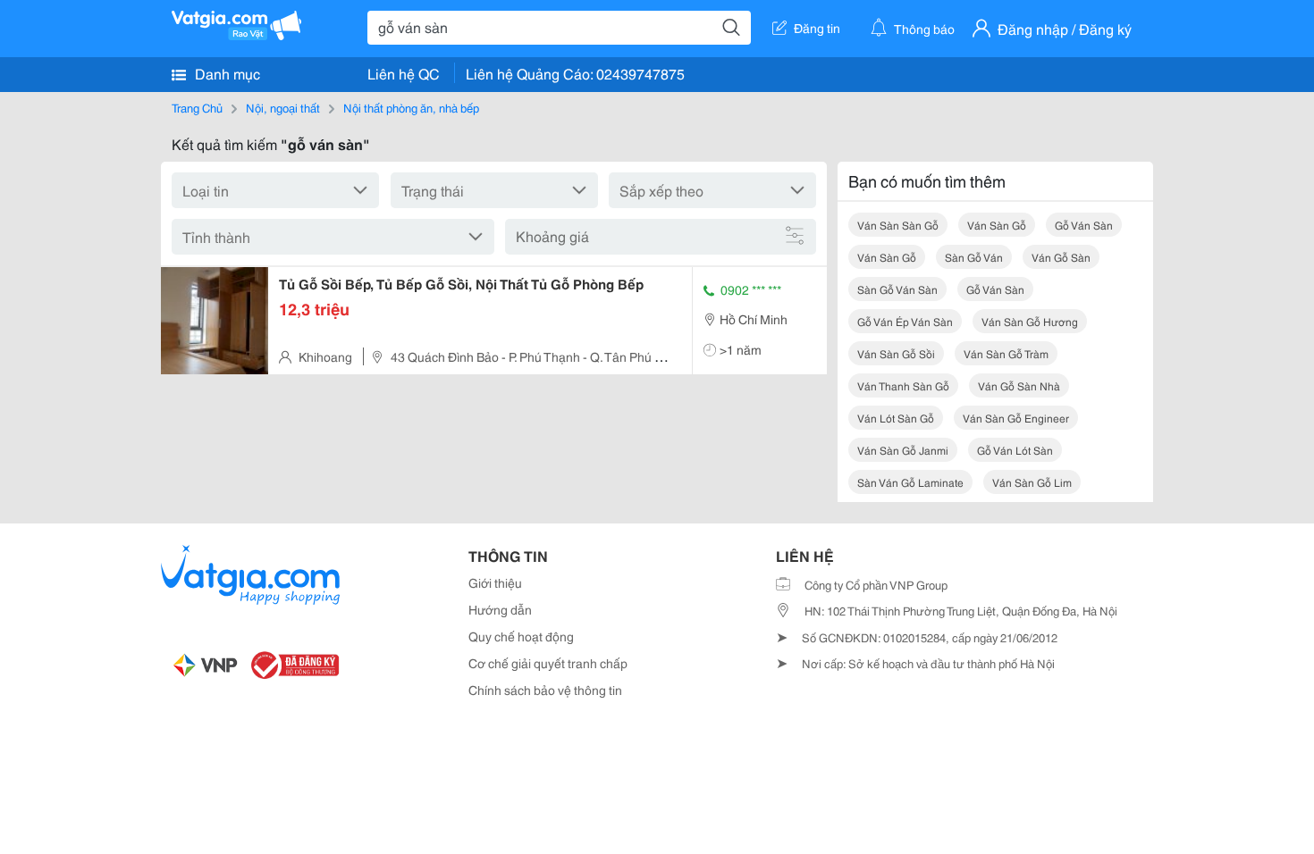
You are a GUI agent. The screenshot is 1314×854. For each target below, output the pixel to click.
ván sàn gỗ (996, 224)
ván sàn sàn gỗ (898, 224)
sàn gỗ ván (974, 256)
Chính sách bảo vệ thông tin (545, 690)
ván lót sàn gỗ (895, 417)
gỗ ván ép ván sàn (905, 321)
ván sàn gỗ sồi (896, 353)
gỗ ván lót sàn (1015, 449)
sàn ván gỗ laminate (910, 482)
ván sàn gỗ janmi (902, 449)
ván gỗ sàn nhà (1019, 385)
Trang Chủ (197, 107)
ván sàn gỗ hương (1029, 321)
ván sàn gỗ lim (1032, 482)
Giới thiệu (495, 582)
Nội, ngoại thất (283, 107)
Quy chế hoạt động (521, 636)
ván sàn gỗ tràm (1006, 353)
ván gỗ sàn (1061, 256)
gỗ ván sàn (1084, 224)
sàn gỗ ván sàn (897, 289)
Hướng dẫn (500, 609)
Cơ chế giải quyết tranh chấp (548, 663)
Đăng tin (817, 28)
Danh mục (225, 73)
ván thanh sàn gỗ (903, 385)
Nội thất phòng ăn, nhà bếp (411, 107)
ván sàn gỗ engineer (1016, 417)
